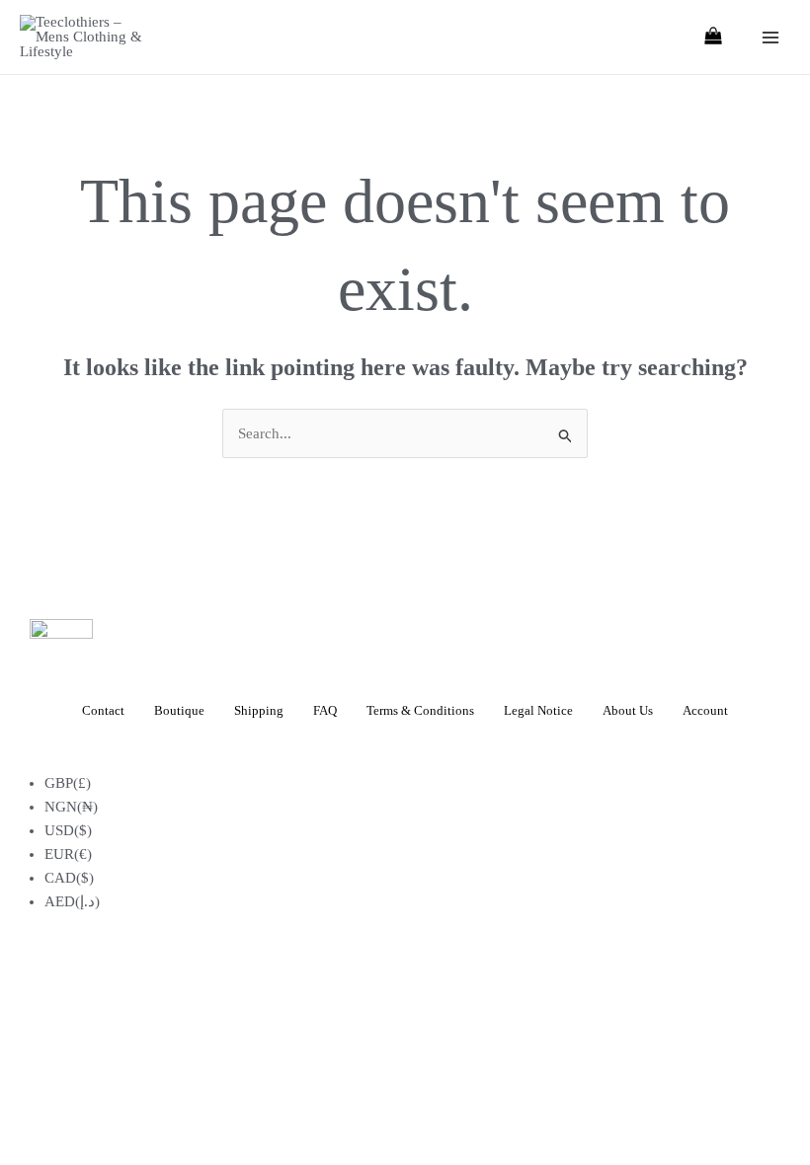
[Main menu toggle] (770, 37)
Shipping (259, 710)
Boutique (179, 710)
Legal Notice (538, 710)
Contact (103, 710)
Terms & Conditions (420, 710)
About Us (628, 710)
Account (705, 710)
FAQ (325, 710)
